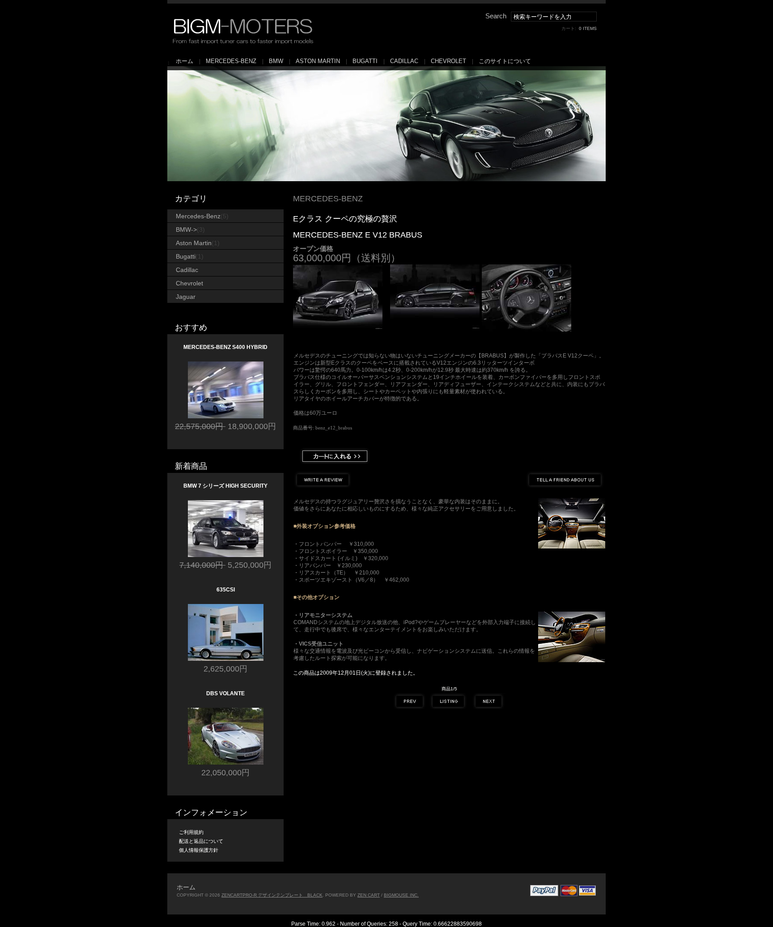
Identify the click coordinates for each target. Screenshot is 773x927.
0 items (588, 28)
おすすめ (191, 327)
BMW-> (190, 229)
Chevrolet (448, 61)
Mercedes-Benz (231, 61)
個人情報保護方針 (198, 850)
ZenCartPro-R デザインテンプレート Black (272, 895)
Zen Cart (368, 895)
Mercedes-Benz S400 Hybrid (225, 347)
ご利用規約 (191, 832)
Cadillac (404, 61)
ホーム (184, 61)
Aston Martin (318, 61)
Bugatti (365, 61)
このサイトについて (505, 61)
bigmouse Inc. (401, 895)
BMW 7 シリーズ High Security (225, 486)
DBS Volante (225, 693)
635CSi (226, 590)
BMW (276, 61)
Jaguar (185, 296)
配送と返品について (201, 841)
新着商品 (191, 466)
